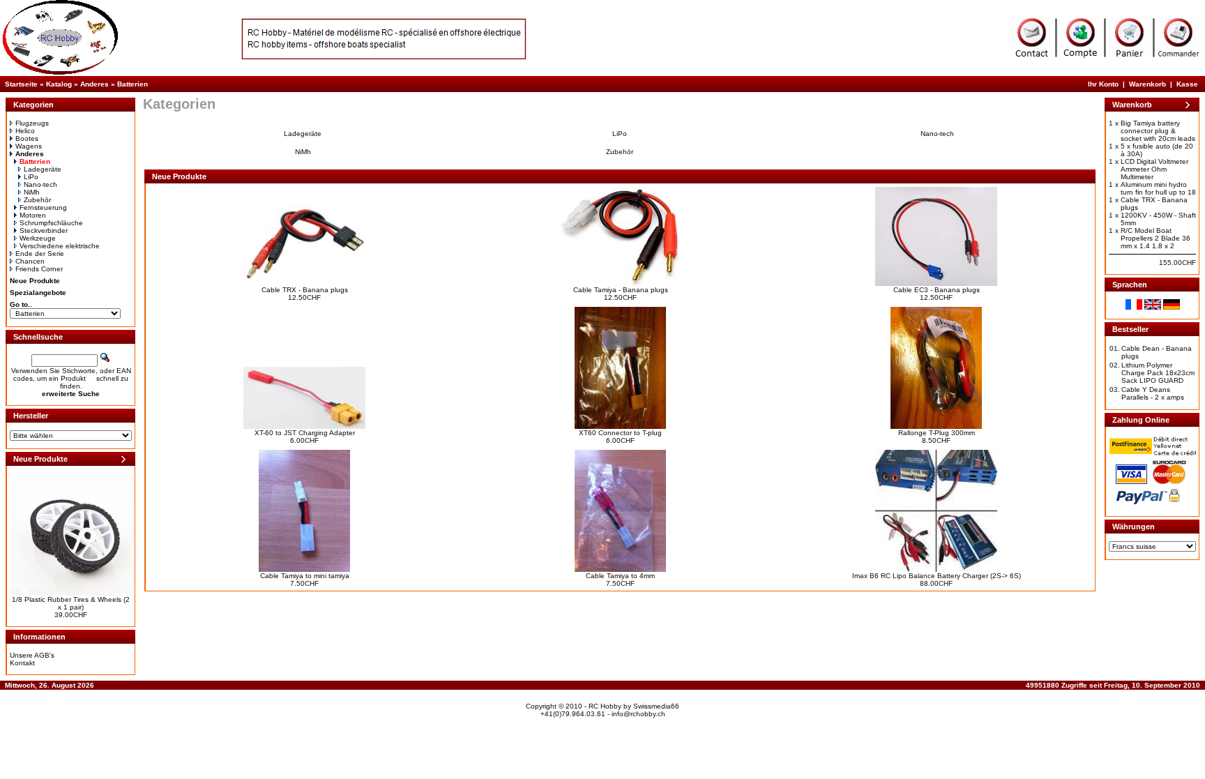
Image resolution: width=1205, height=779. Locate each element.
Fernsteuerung (43, 207)
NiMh (32, 192)
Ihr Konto (1103, 84)
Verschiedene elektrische (60, 246)
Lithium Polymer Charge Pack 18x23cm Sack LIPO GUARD (1158, 372)
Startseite (21, 84)
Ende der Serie (39, 253)
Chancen (30, 261)
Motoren (33, 215)
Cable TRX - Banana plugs (305, 290)
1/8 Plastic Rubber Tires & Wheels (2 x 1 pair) (71, 603)
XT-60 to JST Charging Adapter (305, 433)
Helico (25, 131)
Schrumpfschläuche (51, 223)
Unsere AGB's (32, 655)
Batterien (132, 84)
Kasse (1187, 84)
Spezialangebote (38, 292)
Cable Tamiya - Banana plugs (620, 290)
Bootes (26, 138)
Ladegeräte (42, 169)
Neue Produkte (35, 281)
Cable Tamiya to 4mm (620, 576)
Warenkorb (1147, 84)
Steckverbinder (44, 230)
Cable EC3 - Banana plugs (936, 290)
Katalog (59, 84)
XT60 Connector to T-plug (620, 433)
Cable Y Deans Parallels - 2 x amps (1152, 393)
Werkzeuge (38, 238)
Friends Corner (39, 269)
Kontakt (22, 663)
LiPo (31, 177)
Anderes (94, 84)
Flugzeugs (32, 123)
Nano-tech (40, 184)
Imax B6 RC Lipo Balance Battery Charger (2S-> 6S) (936, 576)
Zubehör (37, 200)
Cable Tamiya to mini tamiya (304, 576)
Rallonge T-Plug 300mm (936, 433)
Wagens (28, 146)
